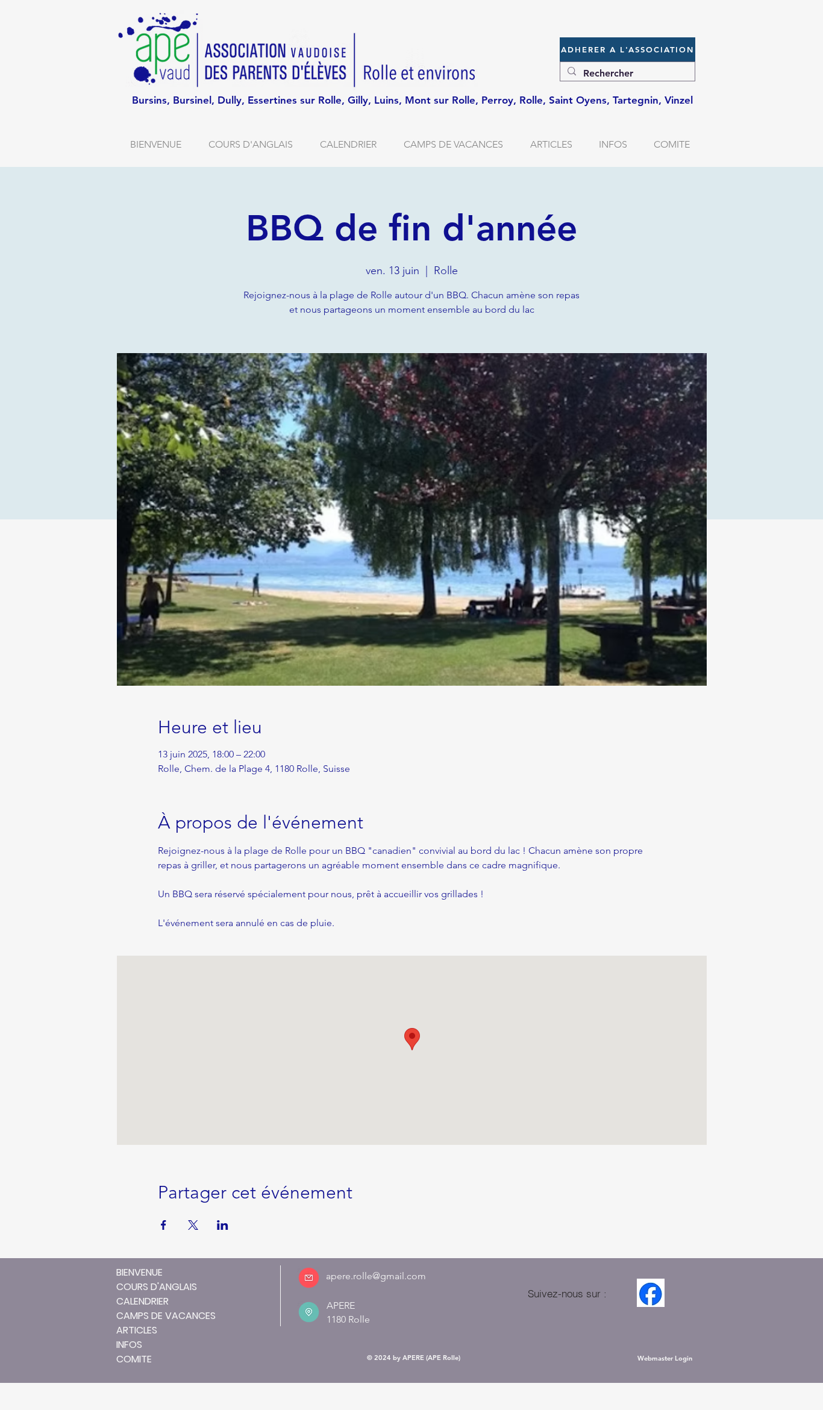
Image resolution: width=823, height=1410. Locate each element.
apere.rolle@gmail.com (376, 1276)
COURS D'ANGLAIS (156, 1287)
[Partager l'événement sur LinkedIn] (222, 1225)
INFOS (129, 1345)
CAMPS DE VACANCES (166, 1316)
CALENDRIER (142, 1301)
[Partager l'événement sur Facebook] (163, 1225)
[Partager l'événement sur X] (193, 1225)
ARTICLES (136, 1330)
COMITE (134, 1359)
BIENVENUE (139, 1272)
